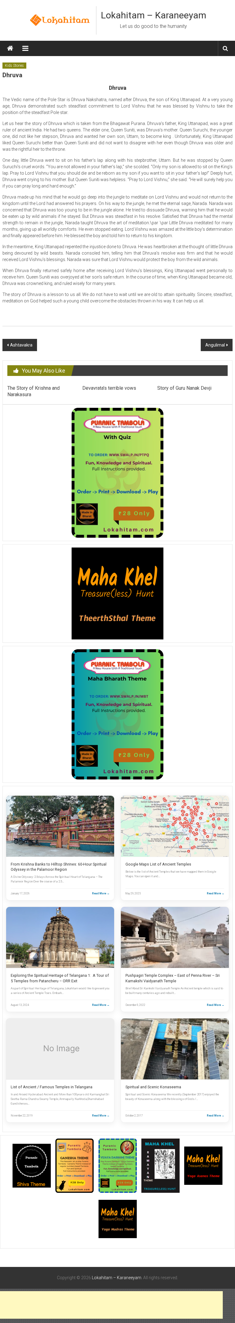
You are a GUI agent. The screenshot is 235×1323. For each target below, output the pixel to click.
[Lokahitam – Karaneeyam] (10, 48)
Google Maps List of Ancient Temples (158, 864)
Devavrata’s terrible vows (109, 388)
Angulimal (215, 345)
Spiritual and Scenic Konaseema (153, 1087)
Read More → (101, 893)
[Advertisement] (111, 1305)
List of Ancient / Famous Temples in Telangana (51, 1087)
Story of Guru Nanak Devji (184, 388)
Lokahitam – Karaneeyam (153, 15)
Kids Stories (14, 65)
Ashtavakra (21, 345)
